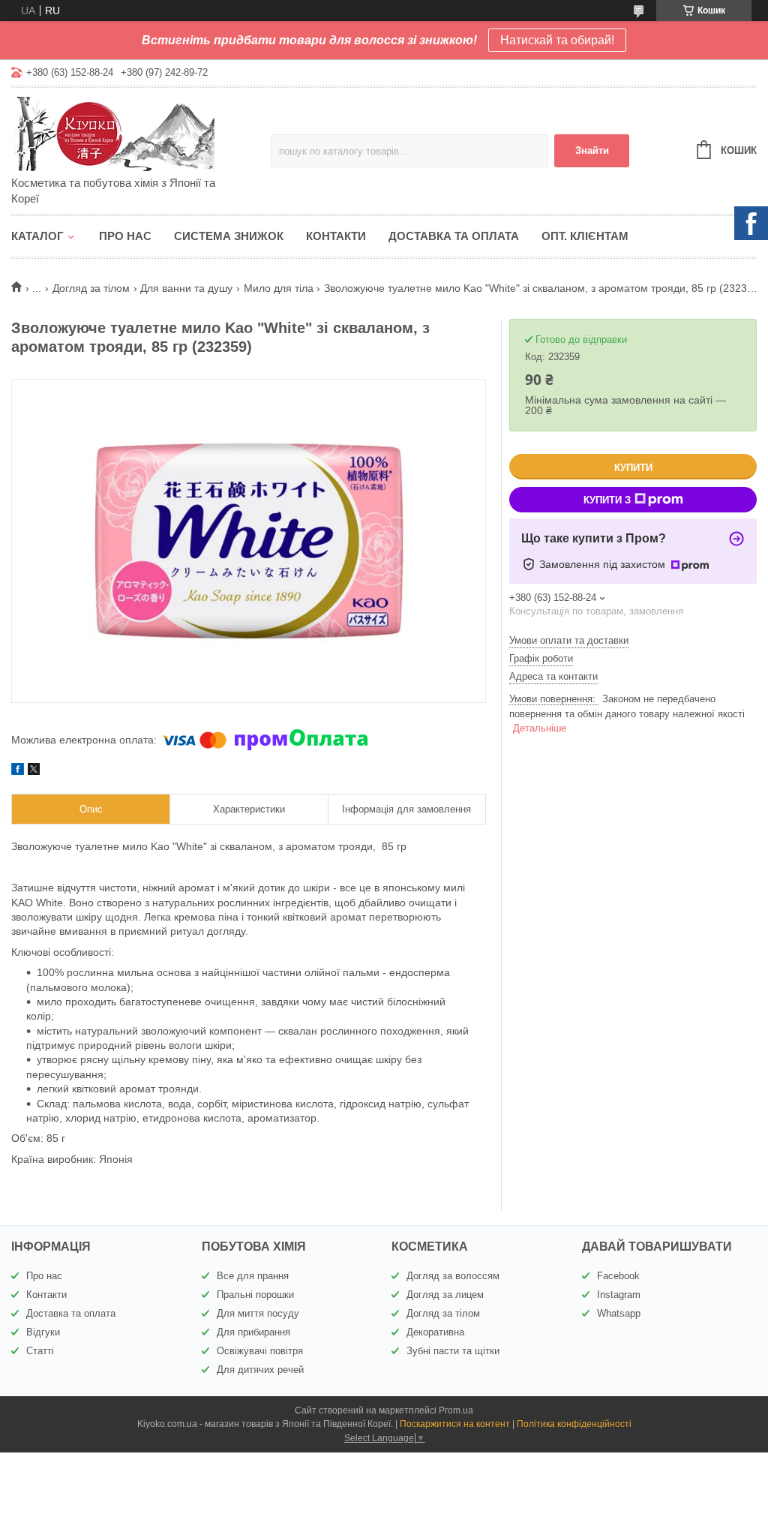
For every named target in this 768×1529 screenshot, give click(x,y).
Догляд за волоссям (453, 1275)
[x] (34, 771)
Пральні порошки (255, 1294)
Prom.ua (456, 1410)
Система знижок (229, 236)
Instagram (618, 1294)
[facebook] (17, 771)
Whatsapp (618, 1313)
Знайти (592, 150)
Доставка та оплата (453, 236)
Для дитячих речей (260, 1369)
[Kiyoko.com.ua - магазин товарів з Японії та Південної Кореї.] (141, 132)
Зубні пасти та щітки (453, 1350)
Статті (40, 1350)
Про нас (125, 236)
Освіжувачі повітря (260, 1350)
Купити (633, 467)
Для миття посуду (258, 1313)
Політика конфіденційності (574, 1424)
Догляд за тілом (91, 288)
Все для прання (253, 1275)
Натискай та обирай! (557, 40)
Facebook (618, 1275)
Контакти (336, 236)
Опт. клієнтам (585, 236)
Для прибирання (253, 1332)
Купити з (607, 500)
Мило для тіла (279, 288)
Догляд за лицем (445, 1294)
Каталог (37, 236)
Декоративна (435, 1332)
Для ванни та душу (186, 288)
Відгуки (43, 1332)
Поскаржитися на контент (455, 1424)
